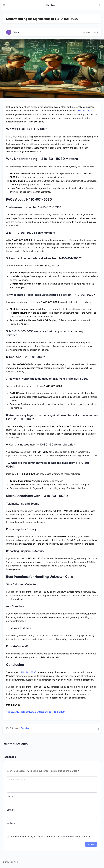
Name (11, 796)
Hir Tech (52, 5)
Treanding (25, 728)
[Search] (99, 5)
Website (11, 823)
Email (11, 809)
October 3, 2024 (90, 32)
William (16, 32)
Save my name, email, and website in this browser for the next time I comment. (51, 836)
